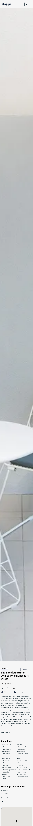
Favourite (24, 669)
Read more (4, 732)
